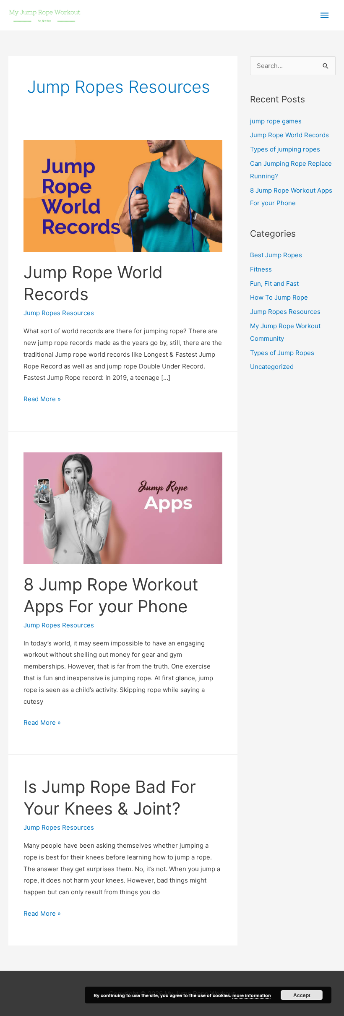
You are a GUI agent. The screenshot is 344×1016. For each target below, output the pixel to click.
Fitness (261, 269)
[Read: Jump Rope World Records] (122, 196)
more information (251, 995)
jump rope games (276, 121)
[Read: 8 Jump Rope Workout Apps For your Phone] (122, 508)
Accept (301, 995)
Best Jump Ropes (276, 255)
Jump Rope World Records (289, 135)
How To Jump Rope (279, 297)
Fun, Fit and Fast (274, 283)
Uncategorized (272, 367)
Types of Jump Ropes (282, 353)
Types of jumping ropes (285, 149)
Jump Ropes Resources (58, 313)
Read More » (42, 399)
